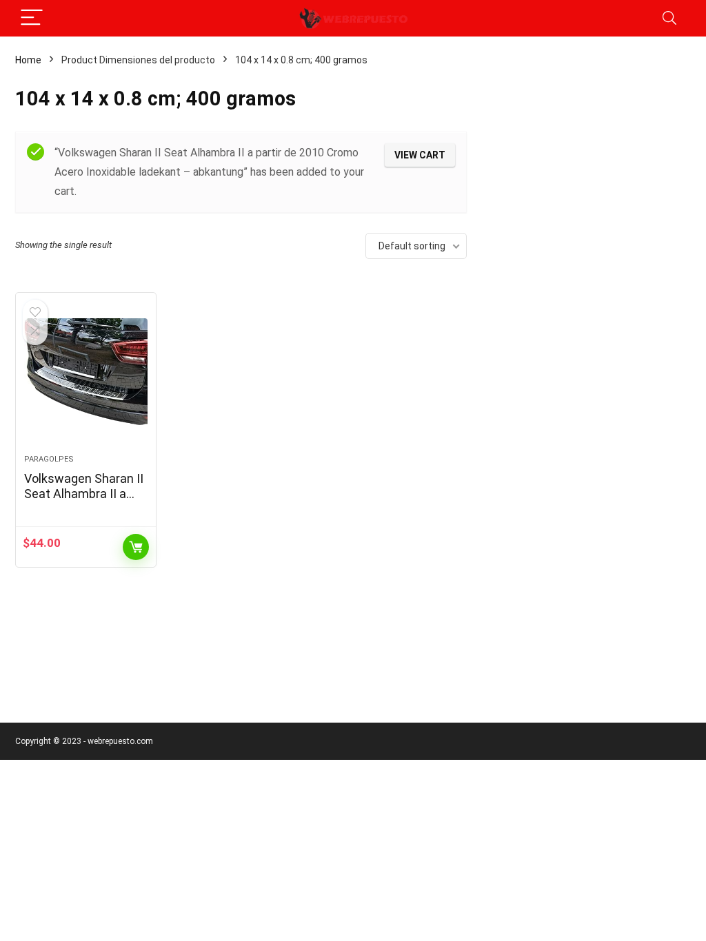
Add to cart (136, 547)
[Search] (669, 18)
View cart (419, 155)
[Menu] (31, 18)
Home (28, 59)
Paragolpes (49, 459)
